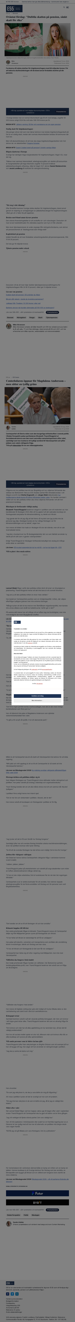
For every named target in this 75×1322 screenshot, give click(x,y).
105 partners (39, 683)
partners (30, 643)
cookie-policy (34, 669)
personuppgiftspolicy (47, 669)
